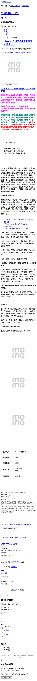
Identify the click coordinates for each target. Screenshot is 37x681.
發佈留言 (3, 583)
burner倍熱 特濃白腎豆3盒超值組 (16, 228)
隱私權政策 (30, 655)
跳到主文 (3, 18)
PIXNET (8, 655)
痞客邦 (14, 562)
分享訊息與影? (10, 13)
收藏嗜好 (15, 26)
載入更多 (3, 573)
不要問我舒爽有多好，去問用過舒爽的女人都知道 (16, 52)
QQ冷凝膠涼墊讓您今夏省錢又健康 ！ (14, 537)
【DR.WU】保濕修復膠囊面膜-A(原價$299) (16, 524)
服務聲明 (18, 657)
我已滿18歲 (4, 677)
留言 (18, 562)
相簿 (5, 30)
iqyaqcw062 (4, 552)
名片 (5, 34)
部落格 (6, 32)
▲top (2, 570)
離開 (10, 677)
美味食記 (14, 567)
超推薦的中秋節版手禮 (9, 544)
